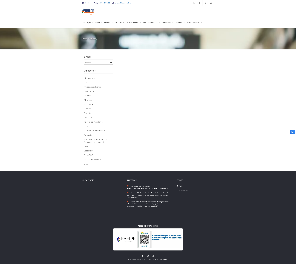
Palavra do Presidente (93, 122)
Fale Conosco (183, 191)
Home (84, 39)
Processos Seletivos (92, 87)
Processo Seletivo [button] (151, 23)
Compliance (89, 113)
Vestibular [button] (167, 23)
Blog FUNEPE (120, 23)
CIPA (86, 164)
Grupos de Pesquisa (92, 159)
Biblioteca (88, 100)
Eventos (87, 109)
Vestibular (88, 151)
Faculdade (88, 104)
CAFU (86, 146)
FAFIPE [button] (98, 23)
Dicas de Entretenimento (94, 131)
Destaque (88, 117)
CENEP (86, 126)
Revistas (87, 96)
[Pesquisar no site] (193, 3)
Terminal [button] (179, 23)
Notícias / (93, 39)
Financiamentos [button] (193, 23)
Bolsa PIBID (88, 155)
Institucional (89, 91)
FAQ (180, 186)
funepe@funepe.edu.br (122, 3)
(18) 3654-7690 (104, 3)
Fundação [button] (87, 23)
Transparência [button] (133, 23)
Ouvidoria (88, 3)
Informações (89, 78)
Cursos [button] (107, 23)
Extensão (88, 135)
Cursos (87, 82)
